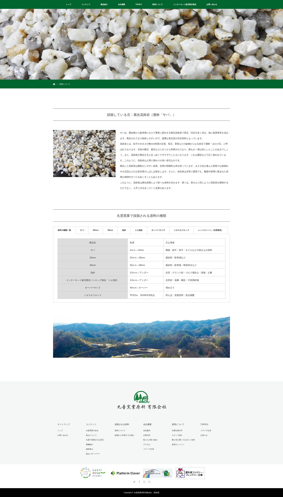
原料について (120, 430)
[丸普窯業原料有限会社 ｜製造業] (141, 411)
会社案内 (146, 430)
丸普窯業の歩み (92, 430)
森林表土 (89, 449)
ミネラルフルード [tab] (181, 230)
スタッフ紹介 (177, 435)
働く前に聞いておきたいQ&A (183, 440)
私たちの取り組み (150, 440)
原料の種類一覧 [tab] (64, 230)
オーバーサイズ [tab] (158, 230)
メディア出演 (148, 449)
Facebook (139, 481)
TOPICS (138, 4)
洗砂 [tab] (124, 230)
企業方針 (146, 435)
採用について (157, 4)
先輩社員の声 (177, 430)
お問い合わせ (212, 4)
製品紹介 (104, 4)
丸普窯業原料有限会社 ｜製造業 (146, 493)
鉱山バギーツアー (93, 454)
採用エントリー (178, 444)
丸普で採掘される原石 (95, 440)
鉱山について (91, 435)
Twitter (134, 481)
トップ (68, 4)
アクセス (146, 444)
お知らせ (204, 435)
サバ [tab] (82, 230)
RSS (149, 481)
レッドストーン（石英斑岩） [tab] (210, 230)
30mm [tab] (110, 230)
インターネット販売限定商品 (184, 4)
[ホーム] (54, 81)
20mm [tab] (95, 230)
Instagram (144, 481)
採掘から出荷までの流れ (124, 435)
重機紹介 (89, 444)
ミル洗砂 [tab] (139, 230)
